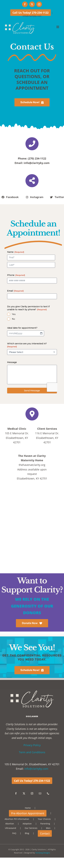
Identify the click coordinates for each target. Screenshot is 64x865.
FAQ (14, 833)
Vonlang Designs (42, 852)
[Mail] (40, 793)
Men (48, 828)
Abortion (9, 823)
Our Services (31, 828)
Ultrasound (10, 828)
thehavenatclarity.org (32, 465)
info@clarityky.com (32, 16)
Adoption (27, 823)
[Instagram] (32, 793)
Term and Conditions (32, 752)
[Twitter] (24, 793)
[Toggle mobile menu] (58, 26)
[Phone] (48, 793)
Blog (27, 833)
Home (28, 807)
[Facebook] (16, 793)
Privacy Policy (32, 745)
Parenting (45, 823)
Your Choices (44, 819)
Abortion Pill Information (17, 819)
